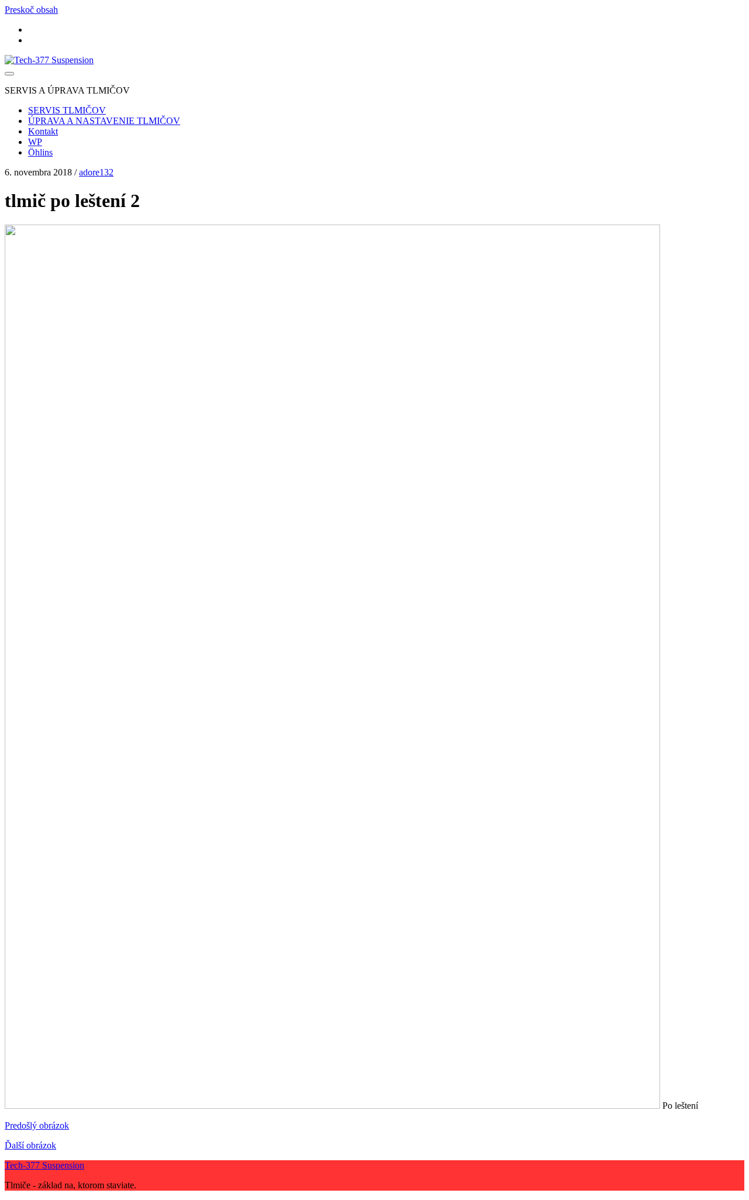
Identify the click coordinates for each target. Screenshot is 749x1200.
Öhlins (40, 152)
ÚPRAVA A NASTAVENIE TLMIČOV (104, 121)
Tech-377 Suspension (44, 1165)
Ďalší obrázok (30, 1145)
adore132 (96, 172)
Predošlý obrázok (37, 1125)
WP (35, 142)
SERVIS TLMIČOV (67, 110)
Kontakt (43, 131)
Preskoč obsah (31, 10)
